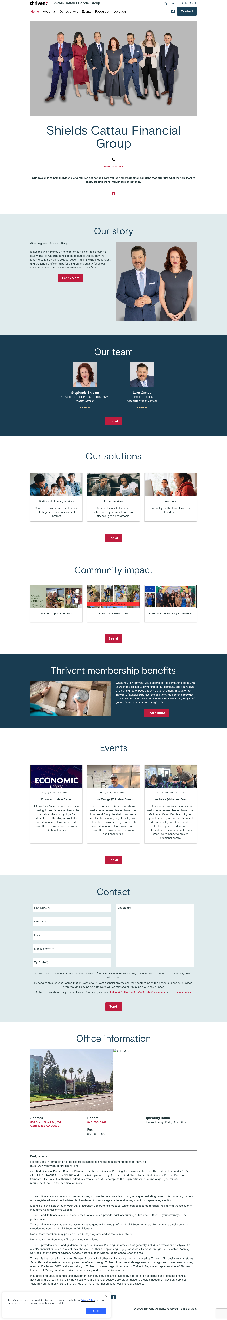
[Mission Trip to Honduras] (56, 603)
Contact (187, 11)
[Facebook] (113, 1296)
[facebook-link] (173, 11)
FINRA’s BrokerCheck (70, 1283)
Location (120, 11)
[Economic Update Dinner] (56, 804)
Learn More (71, 278)
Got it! (96, 1311)
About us (49, 11)
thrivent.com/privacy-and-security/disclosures (95, 1270)
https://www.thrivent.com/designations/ (54, 1165)
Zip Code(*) (41, 962)
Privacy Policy (88, 1300)
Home (35, 11)
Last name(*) (42, 921)
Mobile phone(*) (44, 948)
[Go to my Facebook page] (113, 194)
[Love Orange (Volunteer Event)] (113, 804)
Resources (102, 11)
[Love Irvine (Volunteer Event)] (171, 804)
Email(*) (38, 935)
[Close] (105, 1295)
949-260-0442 (113, 166)
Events (86, 11)
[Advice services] (113, 497)
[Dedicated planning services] (56, 497)
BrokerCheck (189, 3)
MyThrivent (170, 3)
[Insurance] (171, 497)
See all (113, 421)
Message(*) (124, 907)
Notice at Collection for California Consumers (137, 992)
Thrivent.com (44, 1283)
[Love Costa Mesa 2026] (113, 603)
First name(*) (42, 907)
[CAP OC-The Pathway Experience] (171, 603)
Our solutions (68, 11)
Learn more (156, 713)
